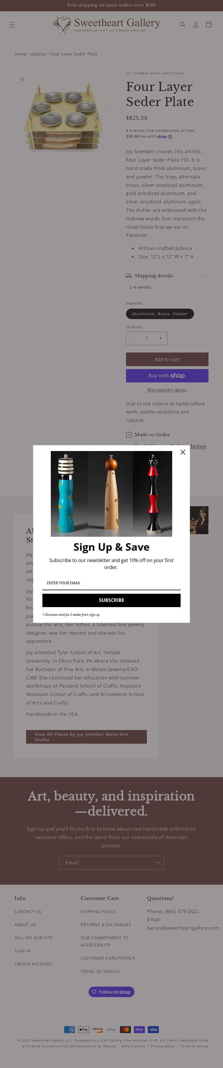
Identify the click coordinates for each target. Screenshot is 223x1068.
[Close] (183, 452)
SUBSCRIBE (111, 600)
